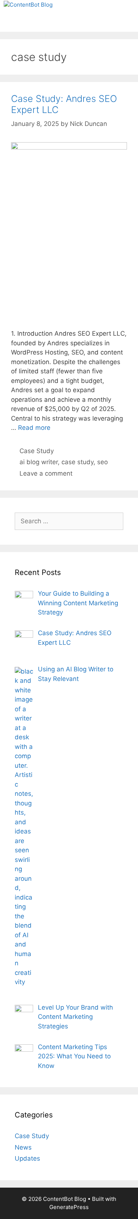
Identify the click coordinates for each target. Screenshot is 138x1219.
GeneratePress (69, 1207)
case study (77, 462)
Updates (27, 1158)
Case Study (37, 451)
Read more (34, 427)
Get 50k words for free (68, 25)
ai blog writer (39, 462)
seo (102, 462)
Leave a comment (46, 473)
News (23, 1147)
